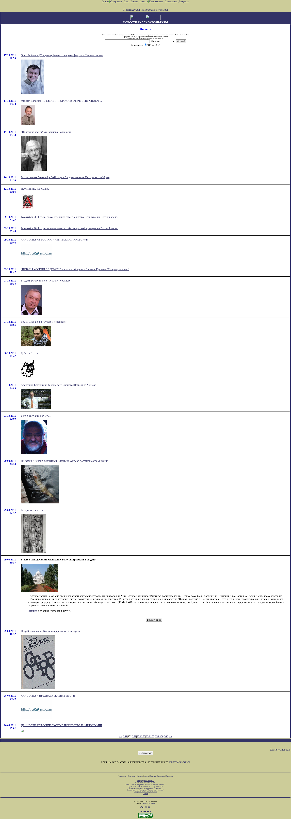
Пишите (134, 1)
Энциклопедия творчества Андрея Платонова (145, 788)
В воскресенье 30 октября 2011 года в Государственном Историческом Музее (65, 177)
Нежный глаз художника (35, 188)
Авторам (140, 776)
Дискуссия (184, 1)
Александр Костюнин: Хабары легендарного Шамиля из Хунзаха (58, 385)
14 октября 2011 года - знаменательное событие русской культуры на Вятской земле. (69, 217)
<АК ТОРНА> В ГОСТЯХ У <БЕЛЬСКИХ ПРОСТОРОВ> (55, 239)
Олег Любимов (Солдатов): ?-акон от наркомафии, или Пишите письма (62, 55)
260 (166, 736)
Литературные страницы (145, 781)
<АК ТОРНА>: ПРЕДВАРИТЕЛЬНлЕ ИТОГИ (48, 695)
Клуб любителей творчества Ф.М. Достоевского (145, 786)
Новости (144, 1)
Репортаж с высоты (32, 510)
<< (120, 736)
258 (157, 736)
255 (143, 736)
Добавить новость (280, 749)
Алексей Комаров (149, 803)
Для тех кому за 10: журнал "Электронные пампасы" (145, 790)
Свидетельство (141, 35)
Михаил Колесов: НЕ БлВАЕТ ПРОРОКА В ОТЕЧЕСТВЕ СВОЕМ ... (61, 100)
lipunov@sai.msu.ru (179, 761)
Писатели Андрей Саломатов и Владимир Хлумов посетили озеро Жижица (64, 460)
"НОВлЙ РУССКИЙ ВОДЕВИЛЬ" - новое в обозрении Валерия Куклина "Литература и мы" (75, 269)
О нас (126, 1)
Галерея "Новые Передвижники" (145, 792)
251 (125, 736)
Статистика (161, 776)
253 (134, 736)
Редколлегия (122, 776)
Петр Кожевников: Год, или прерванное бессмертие (50, 631)
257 (152, 736)
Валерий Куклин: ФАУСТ (36, 415)
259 (161, 736)
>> (170, 736)
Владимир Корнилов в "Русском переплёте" (46, 280)
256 (148, 736)
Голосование (171, 1)
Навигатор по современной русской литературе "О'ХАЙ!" (145, 784)
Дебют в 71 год (29, 353)
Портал (105, 1)
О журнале (131, 776)
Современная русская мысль (145, 782)
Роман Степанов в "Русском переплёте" (44, 321)
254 (139, 736)
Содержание (116, 1)
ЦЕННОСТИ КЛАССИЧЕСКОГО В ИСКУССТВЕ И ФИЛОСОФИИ (61, 725)
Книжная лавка (156, 1)
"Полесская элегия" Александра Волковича (46, 132)
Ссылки (153, 776)
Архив (146, 776)
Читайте (32, 610)
